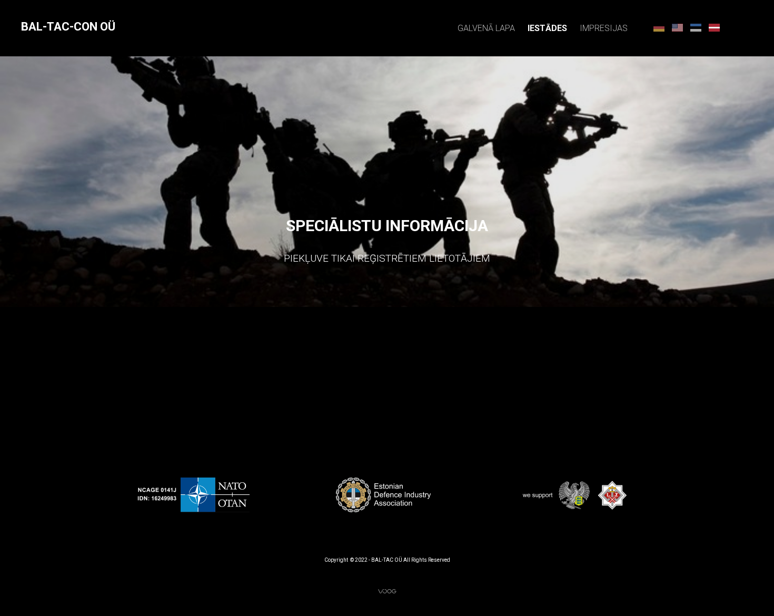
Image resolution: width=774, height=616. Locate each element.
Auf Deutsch (659, 27)
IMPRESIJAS (604, 28)
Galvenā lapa (486, 28)
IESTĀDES (547, 28)
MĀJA (714, 27)
